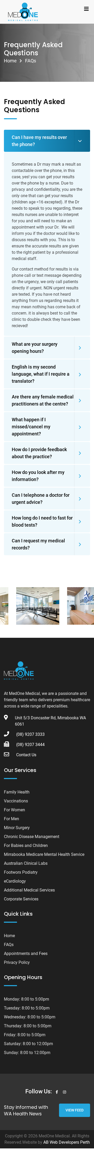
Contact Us (26, 754)
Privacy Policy (17, 962)
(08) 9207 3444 (30, 744)
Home (10, 60)
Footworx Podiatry (21, 872)
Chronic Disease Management (31, 836)
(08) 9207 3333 (30, 734)
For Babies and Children (26, 845)
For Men (11, 818)
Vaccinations (16, 800)
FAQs (9, 944)
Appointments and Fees (26, 953)
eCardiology (15, 881)
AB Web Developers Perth (66, 1142)
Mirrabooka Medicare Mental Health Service (44, 854)
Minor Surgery (17, 827)
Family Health (17, 792)
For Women (14, 809)
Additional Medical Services (29, 890)
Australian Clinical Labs (26, 863)
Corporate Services (21, 898)
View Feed (75, 1110)
